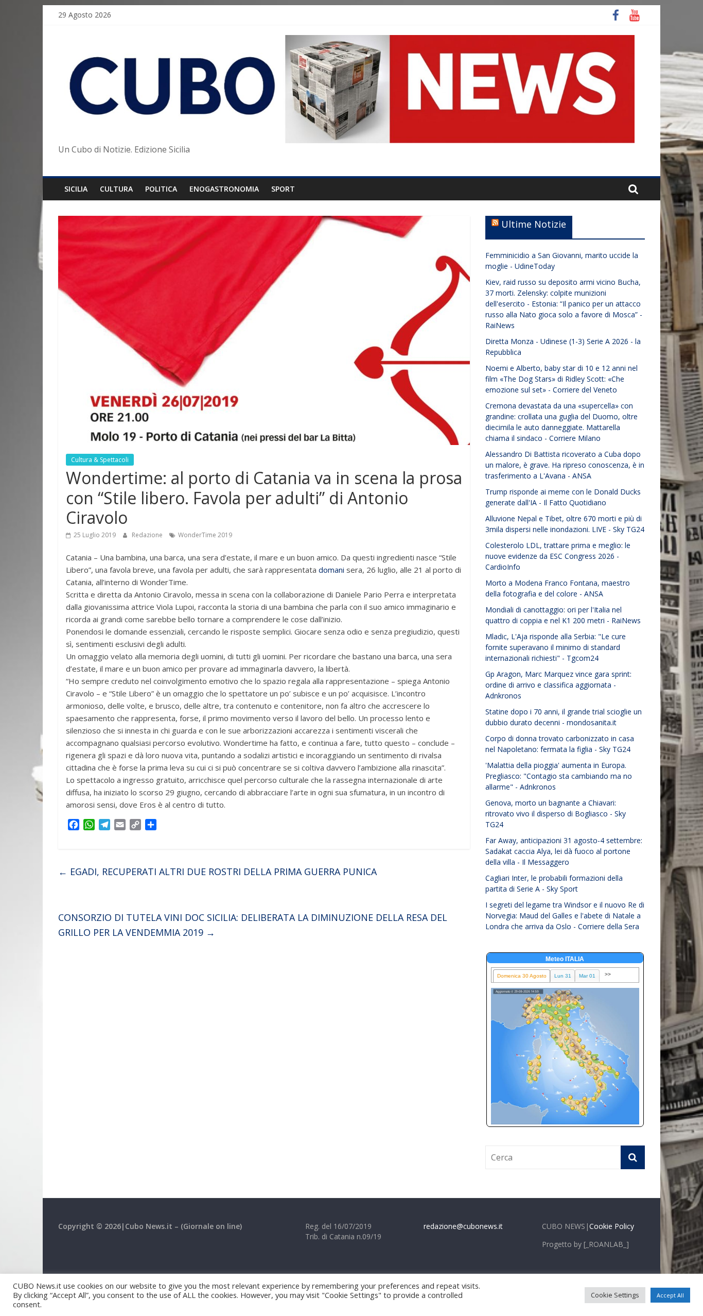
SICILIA (75, 189)
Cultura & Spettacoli (100, 459)
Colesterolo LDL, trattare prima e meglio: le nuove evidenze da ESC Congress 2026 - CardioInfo (557, 556)
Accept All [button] (670, 1295)
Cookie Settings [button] (615, 1295)
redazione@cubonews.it (463, 1226)
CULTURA (116, 189)
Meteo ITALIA (565, 959)
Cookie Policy (611, 1226)
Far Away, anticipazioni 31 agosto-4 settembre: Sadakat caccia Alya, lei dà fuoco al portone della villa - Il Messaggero (563, 851)
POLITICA (161, 189)
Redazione (148, 535)
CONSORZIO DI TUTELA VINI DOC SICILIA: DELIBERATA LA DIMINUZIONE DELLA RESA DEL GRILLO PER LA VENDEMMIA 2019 (252, 924)
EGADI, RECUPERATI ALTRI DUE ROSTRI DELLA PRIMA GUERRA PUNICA (217, 871)
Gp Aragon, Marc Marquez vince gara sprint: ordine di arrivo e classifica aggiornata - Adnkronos (558, 684)
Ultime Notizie (533, 224)
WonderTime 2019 (205, 535)
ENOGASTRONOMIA (224, 189)
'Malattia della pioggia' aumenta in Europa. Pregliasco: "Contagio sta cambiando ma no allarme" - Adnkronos (558, 776)
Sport (283, 189)
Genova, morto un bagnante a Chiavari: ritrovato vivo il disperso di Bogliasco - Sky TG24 (555, 813)
